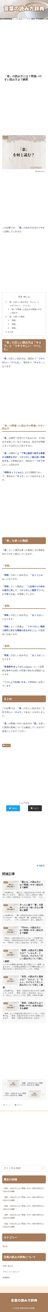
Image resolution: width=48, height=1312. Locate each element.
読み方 (7, 745)
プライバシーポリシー (11, 1272)
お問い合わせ (8, 1266)
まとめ (10, 332)
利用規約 (6, 1277)
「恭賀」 (13, 328)
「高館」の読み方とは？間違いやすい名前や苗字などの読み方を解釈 (23, 1198)
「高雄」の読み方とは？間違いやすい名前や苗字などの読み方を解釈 (23, 1207)
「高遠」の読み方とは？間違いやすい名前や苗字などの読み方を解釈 (23, 1225)
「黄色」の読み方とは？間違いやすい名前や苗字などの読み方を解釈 (23, 1189)
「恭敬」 (13, 324)
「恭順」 (13, 320)
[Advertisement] (24, 45)
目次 (20, 297)
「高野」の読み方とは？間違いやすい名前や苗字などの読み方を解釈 (23, 1216)
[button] (35, 808)
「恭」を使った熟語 (16, 317)
